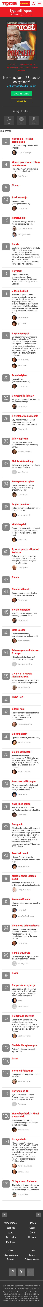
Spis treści (12, 65)
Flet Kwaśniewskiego (23, 461)
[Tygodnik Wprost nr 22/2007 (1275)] (21, 40)
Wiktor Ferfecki (22, 429)
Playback (17, 270)
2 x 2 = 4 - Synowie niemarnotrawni (22, 675)
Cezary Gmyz (22, 815)
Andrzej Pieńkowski (24, 772)
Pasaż (15, 973)
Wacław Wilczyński (24, 687)
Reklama (32, 1255)
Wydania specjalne (15, 68)
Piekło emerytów (21, 609)
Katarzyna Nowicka (24, 235)
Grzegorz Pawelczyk (24, 153)
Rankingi (10, 1242)
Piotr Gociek (22, 1104)
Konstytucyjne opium (23, 481)
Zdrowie (11, 1227)
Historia (32, 1237)
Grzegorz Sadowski (24, 890)
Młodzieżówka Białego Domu (24, 877)
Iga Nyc (20, 1000)
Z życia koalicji (20, 290)
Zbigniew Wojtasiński (25, 724)
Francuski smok (20, 853)
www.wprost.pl (25, 1300)
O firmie (10, 1251)
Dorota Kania (22, 540)
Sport (32, 1227)
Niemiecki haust (20, 589)
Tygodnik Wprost (22, 10)
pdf (9, 123)
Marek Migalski (23, 472)
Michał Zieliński (23, 406)
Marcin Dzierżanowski (25, 229)
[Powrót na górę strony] (38, 1215)
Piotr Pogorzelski (23, 963)
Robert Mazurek (23, 318)
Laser (15, 1058)
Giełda (15, 577)
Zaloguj (21, 100)
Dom (32, 1232)
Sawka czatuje (19, 197)
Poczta (15, 244)
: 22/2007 (21, 15)
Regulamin (10, 1259)
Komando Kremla (21, 899)
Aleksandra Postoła (24, 742)
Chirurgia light (19, 733)
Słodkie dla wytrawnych (24, 1045)
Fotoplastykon (19, 375)
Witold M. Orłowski (24, 641)
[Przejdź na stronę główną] (1, 3)
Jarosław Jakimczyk (24, 452)
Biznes (32, 1222)
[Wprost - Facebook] (12, 1272)
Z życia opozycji (20, 333)
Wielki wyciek (19, 524)
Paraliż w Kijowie (21, 952)
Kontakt (32, 1251)
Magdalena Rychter (24, 1036)
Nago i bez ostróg (21, 803)
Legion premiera (20, 504)
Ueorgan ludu (19, 1139)
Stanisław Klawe (23, 1172)
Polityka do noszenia (23, 1015)
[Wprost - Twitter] (21, 1272)
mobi (34, 123)
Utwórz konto (21, 93)
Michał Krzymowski (24, 515)
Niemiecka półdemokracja (25, 925)
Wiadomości (10, 1222)
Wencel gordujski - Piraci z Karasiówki (25, 1115)
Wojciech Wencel (23, 1130)
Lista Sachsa (18, 629)
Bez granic (17, 824)
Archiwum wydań (27, 65)
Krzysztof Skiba (23, 1194)
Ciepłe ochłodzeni (21, 751)
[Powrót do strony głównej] (4, 1215)
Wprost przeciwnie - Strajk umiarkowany (26, 164)
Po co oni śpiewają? (22, 1070)
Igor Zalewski (22, 324)
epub (21, 123)
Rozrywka (11, 1237)
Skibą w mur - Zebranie (24, 1181)
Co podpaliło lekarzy (23, 395)
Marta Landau (22, 794)
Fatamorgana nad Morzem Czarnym (25, 652)
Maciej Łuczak (22, 495)
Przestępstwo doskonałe (25, 415)
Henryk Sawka (22, 208)
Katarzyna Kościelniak (25, 664)
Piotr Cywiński (22, 600)
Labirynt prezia (20, 438)
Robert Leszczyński (24, 1081)
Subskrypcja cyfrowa (10, 1255)
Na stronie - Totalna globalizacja (22, 140)
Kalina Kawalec (23, 1006)
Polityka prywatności (32, 1259)
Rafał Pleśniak (22, 176)
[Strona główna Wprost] (9, 3)
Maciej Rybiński (23, 568)
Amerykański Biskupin (24, 781)
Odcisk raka (18, 708)
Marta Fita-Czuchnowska (26, 916)
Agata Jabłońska (23, 866)
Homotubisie (18, 217)
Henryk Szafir (22, 910)
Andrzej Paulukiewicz (25, 1166)
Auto (10, 1232)
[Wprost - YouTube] (30, 1272)
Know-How (17, 696)
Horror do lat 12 (20, 1090)
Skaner (15, 185)
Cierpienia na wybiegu (23, 985)
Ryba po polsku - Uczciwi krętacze (25, 551)
